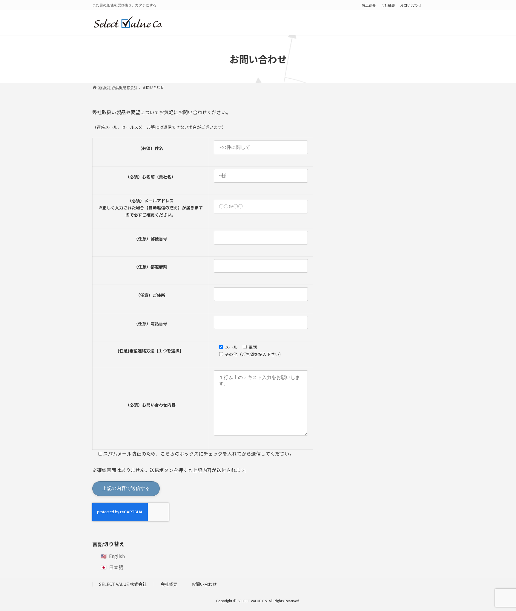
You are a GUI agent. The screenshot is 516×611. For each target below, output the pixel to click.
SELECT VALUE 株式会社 (123, 584)
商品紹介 (369, 5)
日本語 (116, 567)
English (117, 556)
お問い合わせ (410, 5)
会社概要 (388, 5)
